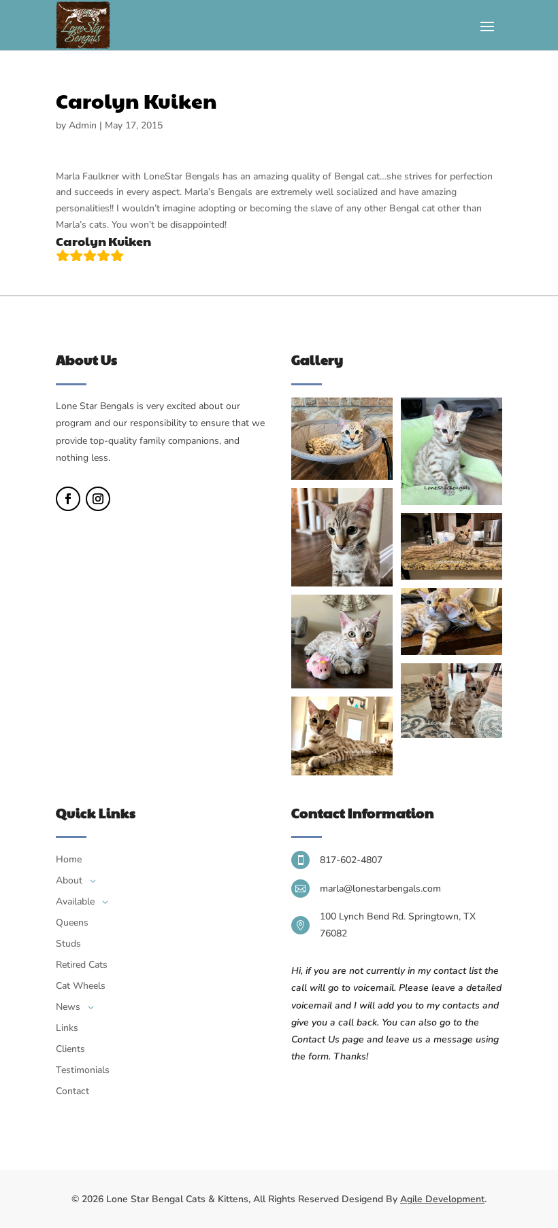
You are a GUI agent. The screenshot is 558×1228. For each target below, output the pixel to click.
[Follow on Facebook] (68, 499)
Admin (83, 125)
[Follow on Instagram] (98, 499)
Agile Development (442, 1199)
